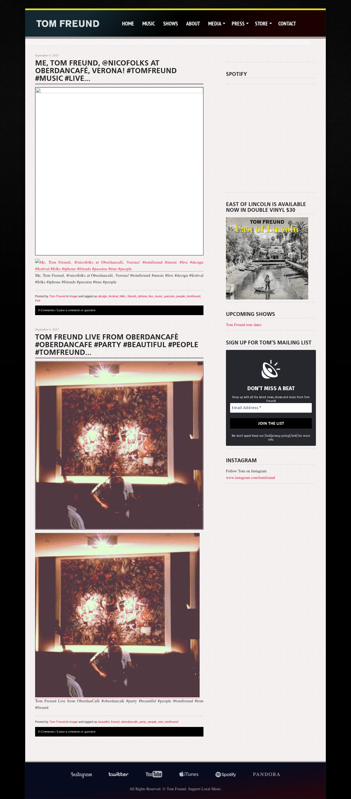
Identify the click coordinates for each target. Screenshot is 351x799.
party (142, 721)
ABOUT (193, 23)
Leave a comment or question (76, 310)
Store (261, 23)
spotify (225, 774)
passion (169, 296)
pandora (267, 774)
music (159, 296)
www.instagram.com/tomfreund (250, 477)
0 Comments (46, 310)
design (102, 296)
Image (73, 296)
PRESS (238, 23)
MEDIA (214, 23)
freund (115, 721)
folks (123, 296)
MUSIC (148, 23)
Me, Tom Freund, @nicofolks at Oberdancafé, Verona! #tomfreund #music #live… (106, 71)
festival (113, 296)
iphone (142, 296)
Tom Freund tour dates (243, 324)
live (151, 296)
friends (132, 296)
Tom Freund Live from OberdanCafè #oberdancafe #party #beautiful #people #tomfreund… (116, 345)
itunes (189, 774)
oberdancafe (129, 721)
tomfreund (193, 296)
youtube (154, 774)
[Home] (67, 23)
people (180, 296)
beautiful (103, 721)
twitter (119, 774)
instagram (81, 774)
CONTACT (287, 23)
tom (160, 721)
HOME (128, 23)
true (37, 300)
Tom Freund (57, 296)
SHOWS (170, 23)
